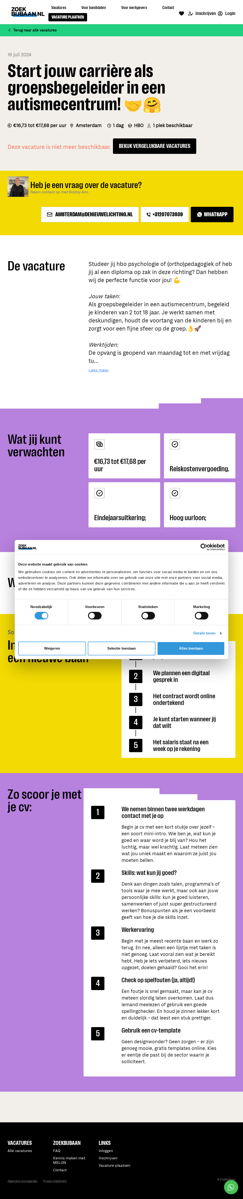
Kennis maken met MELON (69, 1160)
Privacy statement (55, 1181)
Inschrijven (205, 13)
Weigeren (52, 648)
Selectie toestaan (121, 648)
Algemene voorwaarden (22, 1181)
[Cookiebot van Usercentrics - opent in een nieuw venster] (204, 547)
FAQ (56, 1151)
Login (229, 13)
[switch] (95, 615)
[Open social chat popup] (231, 1187)
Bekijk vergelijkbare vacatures (154, 146)
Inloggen (106, 1151)
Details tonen (204, 633)
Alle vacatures (20, 1151)
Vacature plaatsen (114, 1165)
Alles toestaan (191, 648)
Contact (60, 1170)
